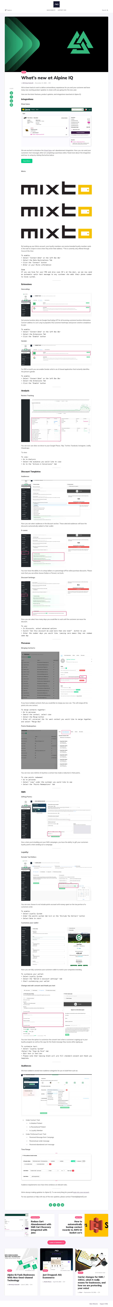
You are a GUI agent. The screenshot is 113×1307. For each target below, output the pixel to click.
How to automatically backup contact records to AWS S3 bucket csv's (72, 1227)
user (80, 1292)
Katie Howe (47, 1281)
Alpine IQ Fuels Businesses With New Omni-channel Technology (21, 1277)
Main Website (51, 10)
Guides (45, 1270)
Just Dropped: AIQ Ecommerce (52, 1276)
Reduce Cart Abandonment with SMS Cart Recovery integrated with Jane (41, 1227)
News (23, 72)
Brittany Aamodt (28, 83)
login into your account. (81, 1192)
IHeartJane (48, 150)
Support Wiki (62, 10)
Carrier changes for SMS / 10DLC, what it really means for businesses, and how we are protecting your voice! (92, 1283)
